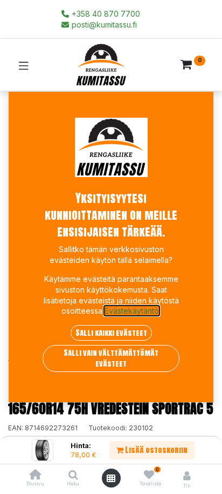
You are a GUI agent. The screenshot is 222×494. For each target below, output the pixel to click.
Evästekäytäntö (132, 310)
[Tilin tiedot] (187, 475)
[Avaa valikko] (111, 478)
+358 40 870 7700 (105, 13)
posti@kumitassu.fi (103, 24)
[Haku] (73, 475)
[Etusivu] (35, 475)
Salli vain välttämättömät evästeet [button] (111, 358)
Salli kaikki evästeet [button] (111, 333)
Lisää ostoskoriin (155, 450)
